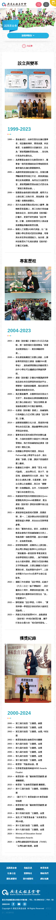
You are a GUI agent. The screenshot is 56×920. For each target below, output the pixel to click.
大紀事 (30, 46)
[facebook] (13, 904)
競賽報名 (28, 873)
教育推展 (44, 868)
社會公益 (11, 873)
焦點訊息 (28, 868)
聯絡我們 (44, 873)
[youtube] (19, 904)
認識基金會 (12, 868)
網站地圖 (44, 879)
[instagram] (24, 904)
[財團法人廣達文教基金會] (14, 4)
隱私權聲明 (12, 879)
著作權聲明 (28, 879)
